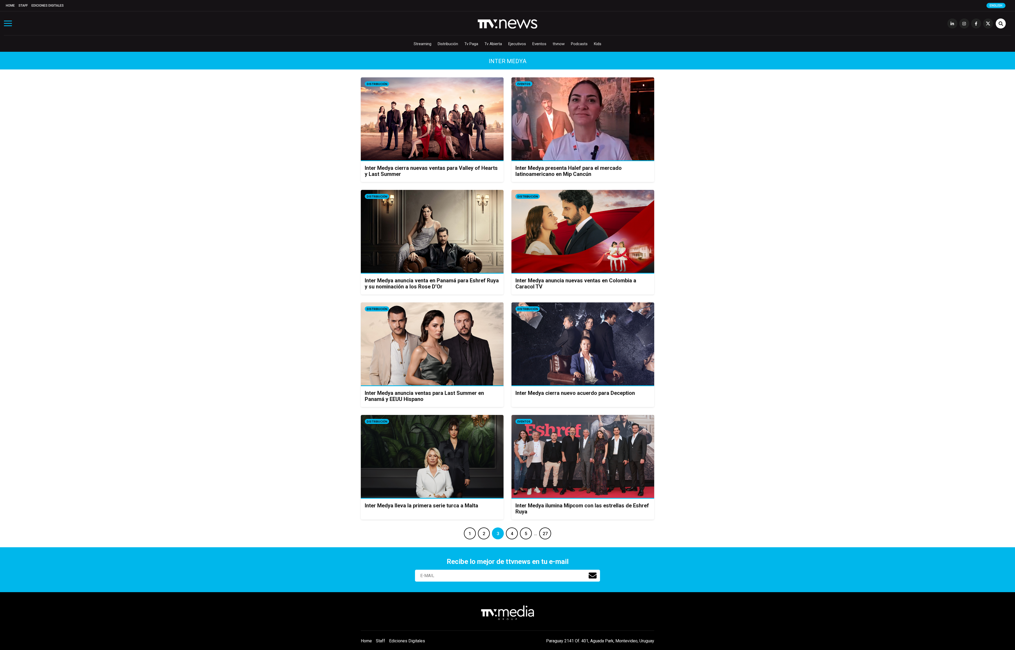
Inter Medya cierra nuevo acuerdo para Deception (575, 393)
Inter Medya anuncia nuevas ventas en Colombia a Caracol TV (575, 283)
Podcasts (579, 43)
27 (545, 533)
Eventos (539, 43)
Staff (23, 5)
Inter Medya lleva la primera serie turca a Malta (421, 505)
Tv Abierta (493, 43)
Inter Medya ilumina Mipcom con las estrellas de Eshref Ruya (582, 508)
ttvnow (559, 43)
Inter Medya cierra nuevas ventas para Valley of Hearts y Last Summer (431, 171)
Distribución (448, 43)
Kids (597, 43)
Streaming (422, 43)
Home (10, 5)
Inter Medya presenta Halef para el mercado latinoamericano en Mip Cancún (568, 171)
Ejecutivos (517, 43)
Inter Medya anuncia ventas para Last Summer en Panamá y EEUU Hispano (424, 396)
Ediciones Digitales (47, 5)
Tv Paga (471, 43)
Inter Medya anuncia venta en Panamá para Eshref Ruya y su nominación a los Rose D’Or (432, 283)
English (996, 5)
